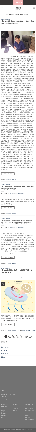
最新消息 (8, 184)
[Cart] (34, 8)
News (27, 415)
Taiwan (15, 408)
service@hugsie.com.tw (8, 399)
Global (15, 411)
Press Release (30, 411)
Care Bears (4, 354)
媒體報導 (3, 19)
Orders (3, 415)
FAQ (2, 417)
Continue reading (8, 173)
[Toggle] (34, 347)
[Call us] (22, 2)
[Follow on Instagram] (16, 2)
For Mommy (5, 347)
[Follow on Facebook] (14, 2)
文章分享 (8, 19)
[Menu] (2, 8)
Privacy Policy (29, 419)
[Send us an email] (19, 2)
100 (26, 336)
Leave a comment (30, 330)
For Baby (4, 350)
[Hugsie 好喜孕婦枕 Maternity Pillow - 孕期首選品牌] (18, 8)
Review (27, 417)
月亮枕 (23, 330)
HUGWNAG (18, 28)
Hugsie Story (29, 408)
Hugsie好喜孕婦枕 (19, 193)
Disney (3, 357)
